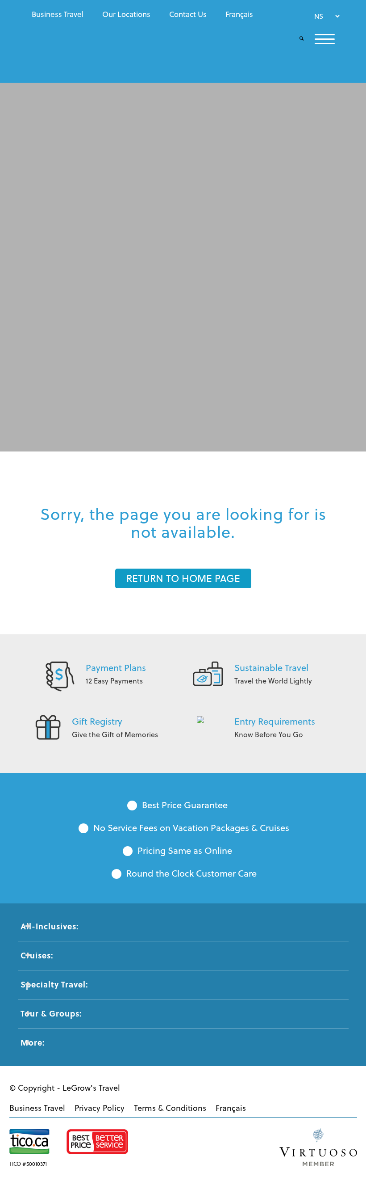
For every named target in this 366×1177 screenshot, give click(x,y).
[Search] (296, 39)
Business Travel (57, 14)
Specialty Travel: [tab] (54, 984)
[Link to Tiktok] (346, 1086)
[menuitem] (60, 14)
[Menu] (319, 39)
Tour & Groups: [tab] (51, 1013)
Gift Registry (97, 721)
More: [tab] (33, 1042)
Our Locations (126, 14)
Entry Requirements (274, 721)
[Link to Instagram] (323, 1086)
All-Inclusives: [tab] (50, 926)
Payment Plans (116, 667)
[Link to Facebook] (279, 1086)
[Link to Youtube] (301, 1086)
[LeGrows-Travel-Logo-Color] (71, 47)
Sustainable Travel (271, 667)
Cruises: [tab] (37, 955)
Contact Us (188, 14)
